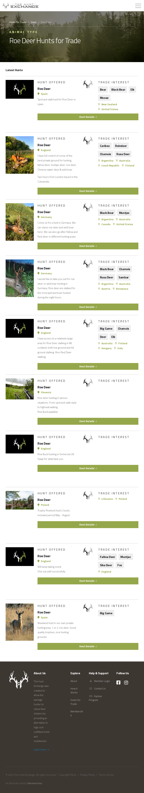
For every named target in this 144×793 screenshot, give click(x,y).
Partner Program (95, 698)
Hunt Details (87, 117)
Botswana (122, 288)
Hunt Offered (52, 82)
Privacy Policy (87, 775)
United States (109, 109)
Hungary (106, 348)
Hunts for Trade (17, 22)
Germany (46, 217)
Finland (129, 165)
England (45, 150)
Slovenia (45, 392)
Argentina (107, 160)
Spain (44, 93)
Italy (120, 348)
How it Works (74, 690)
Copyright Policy (67, 775)
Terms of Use (106, 775)
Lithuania (107, 498)
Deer (34, 22)
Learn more (40, 749)
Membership (76, 713)
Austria (105, 288)
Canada (105, 224)
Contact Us (100, 688)
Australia (124, 160)
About (73, 681)
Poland (44, 504)
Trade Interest (114, 82)
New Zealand (109, 104)
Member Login (102, 681)
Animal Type (23, 31)
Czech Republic (110, 165)
